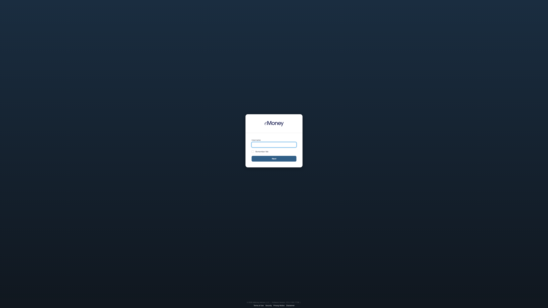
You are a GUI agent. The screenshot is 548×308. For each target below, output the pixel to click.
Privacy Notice (279, 305)
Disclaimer (290, 305)
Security (268, 305)
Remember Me (261, 151)
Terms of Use (259, 305)
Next (274, 158)
